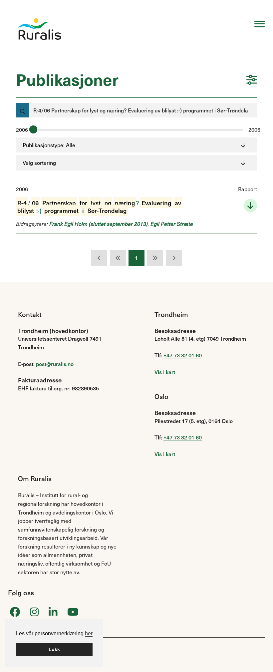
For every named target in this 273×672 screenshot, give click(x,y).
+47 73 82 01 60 (182, 355)
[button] (251, 80)
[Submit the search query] (22, 110)
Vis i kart (164, 372)
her (89, 633)
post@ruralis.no (55, 364)
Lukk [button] (54, 649)
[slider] (33, 129)
